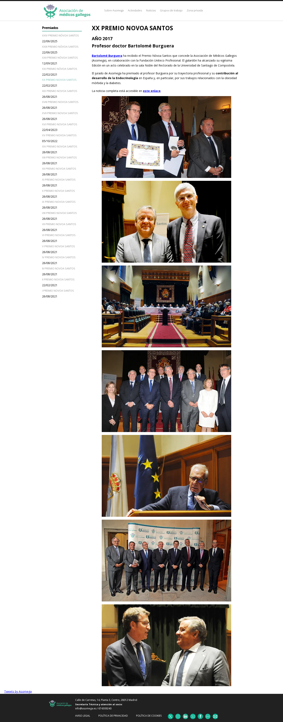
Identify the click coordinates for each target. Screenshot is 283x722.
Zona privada (195, 10)
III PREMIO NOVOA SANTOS (58, 268)
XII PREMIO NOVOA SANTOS (59, 168)
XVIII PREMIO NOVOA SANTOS (60, 102)
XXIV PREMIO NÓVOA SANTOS (60, 35)
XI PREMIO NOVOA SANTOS (59, 179)
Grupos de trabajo (171, 10)
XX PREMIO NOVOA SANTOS (59, 80)
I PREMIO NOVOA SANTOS (58, 290)
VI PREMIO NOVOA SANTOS (59, 235)
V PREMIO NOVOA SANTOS (58, 246)
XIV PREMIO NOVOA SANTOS (59, 146)
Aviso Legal (82, 715)
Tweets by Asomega (18, 691)
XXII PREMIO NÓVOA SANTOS (60, 57)
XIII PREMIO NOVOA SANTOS (59, 157)
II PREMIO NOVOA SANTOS (58, 279)
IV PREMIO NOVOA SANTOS (59, 257)
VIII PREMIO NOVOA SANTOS (59, 213)
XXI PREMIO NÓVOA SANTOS (59, 69)
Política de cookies (149, 715)
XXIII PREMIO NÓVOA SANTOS (60, 46)
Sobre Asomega (114, 10)
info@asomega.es (85, 708)
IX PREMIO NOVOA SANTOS (59, 202)
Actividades (135, 10)
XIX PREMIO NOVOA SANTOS (59, 91)
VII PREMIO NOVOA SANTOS (59, 224)
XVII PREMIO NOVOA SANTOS (60, 113)
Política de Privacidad (113, 715)
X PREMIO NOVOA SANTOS (58, 191)
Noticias (151, 10)
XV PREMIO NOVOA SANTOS (59, 135)
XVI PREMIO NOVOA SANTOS (59, 124)
